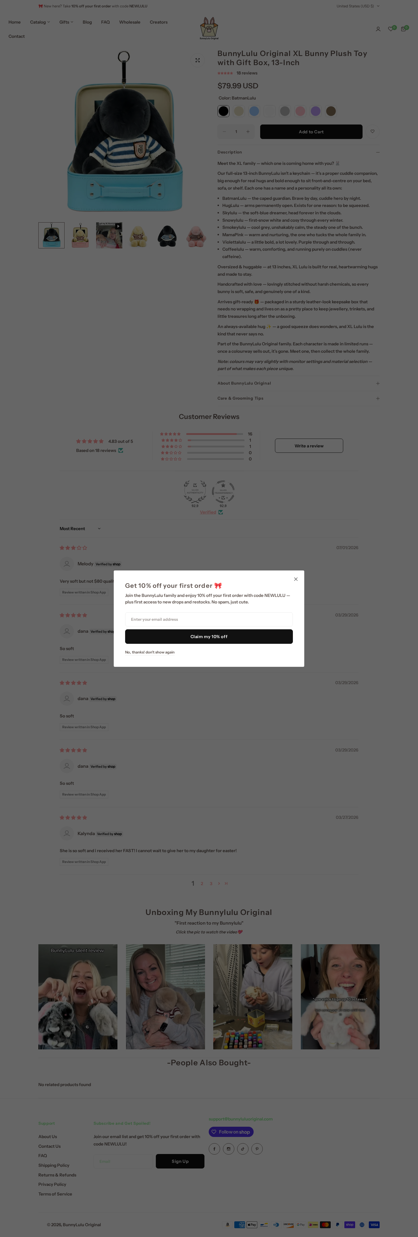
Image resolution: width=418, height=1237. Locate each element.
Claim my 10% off (209, 636)
